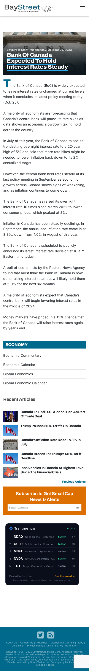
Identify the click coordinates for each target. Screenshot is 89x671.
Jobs (80, 642)
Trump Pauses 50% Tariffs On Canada (51, 426)
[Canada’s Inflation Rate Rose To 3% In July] (10, 444)
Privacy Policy (35, 645)
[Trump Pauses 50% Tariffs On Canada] (10, 430)
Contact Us (26, 642)
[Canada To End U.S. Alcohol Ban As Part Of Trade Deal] (10, 416)
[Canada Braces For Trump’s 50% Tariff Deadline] (10, 458)
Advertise (42, 642)
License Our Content (62, 642)
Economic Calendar (19, 365)
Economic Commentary (22, 355)
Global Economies (18, 374)
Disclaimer (18, 645)
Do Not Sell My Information (61, 645)
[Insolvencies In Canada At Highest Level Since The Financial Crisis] (10, 472)
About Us (11, 642)
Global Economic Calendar (25, 383)
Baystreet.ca (39, 651)
